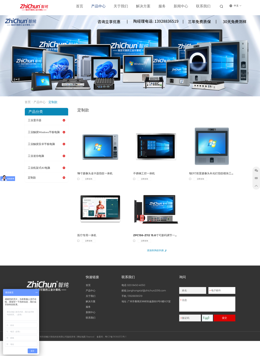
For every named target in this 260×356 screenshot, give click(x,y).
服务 (162, 6)
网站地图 (81, 336)
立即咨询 (88, 179)
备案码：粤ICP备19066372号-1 (111, 336)
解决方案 (143, 6)
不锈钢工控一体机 (144, 173)
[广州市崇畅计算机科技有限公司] (34, 7)
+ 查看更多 (86, 148)
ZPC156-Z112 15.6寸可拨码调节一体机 (156, 235)
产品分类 (35, 111)
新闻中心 (181, 6)
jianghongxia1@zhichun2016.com (146, 290)
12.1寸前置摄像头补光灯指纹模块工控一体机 (212, 173)
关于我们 (121, 6)
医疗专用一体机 (86, 235)
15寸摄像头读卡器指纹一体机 (95, 173)
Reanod (90, 336)
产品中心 (98, 6)
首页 (79, 6)
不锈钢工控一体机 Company (150, 141)
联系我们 (203, 6)
